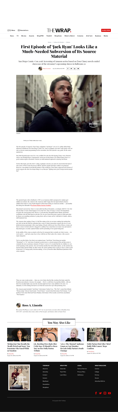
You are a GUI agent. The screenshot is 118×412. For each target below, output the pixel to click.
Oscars (97, 378)
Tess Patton (91, 351)
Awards (31, 36)
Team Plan (63, 372)
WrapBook (46, 387)
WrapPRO (40, 36)
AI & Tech (89, 36)
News (12, 36)
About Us (45, 368)
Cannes (97, 368)
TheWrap (46, 365)
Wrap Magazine (100, 365)
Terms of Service (82, 368)
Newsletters (24, 30)
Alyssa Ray (11, 353)
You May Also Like (59, 322)
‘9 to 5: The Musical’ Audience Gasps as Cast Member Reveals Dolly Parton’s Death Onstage (72, 347)
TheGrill (49, 36)
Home (49, 42)
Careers (45, 378)
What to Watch (69, 36)
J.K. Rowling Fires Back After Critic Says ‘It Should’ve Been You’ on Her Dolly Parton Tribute (45, 347)
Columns (80, 36)
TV (18, 36)
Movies (23, 36)
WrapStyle (58, 36)
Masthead (45, 381)
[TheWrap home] (59, 30)
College (97, 372)
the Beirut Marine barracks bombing (41, 205)
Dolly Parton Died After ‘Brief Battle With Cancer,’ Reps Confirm (98, 346)
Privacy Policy (81, 372)
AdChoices (80, 375)
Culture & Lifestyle (59, 42)
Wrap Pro (63, 365)
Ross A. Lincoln (47, 68)
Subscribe (106, 30)
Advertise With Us (100, 381)
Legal (79, 365)
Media (106, 36)
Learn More (63, 375)
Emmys (97, 375)
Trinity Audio (32, 140)
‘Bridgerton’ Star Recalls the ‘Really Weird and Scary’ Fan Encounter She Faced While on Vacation (18, 347)
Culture (68, 42)
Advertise (45, 372)
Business (98, 36)
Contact (45, 375)
